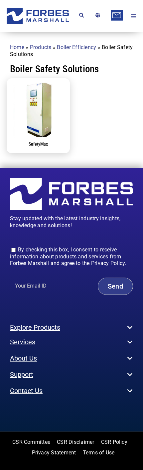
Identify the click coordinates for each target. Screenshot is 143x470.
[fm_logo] (38, 10)
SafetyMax (38, 144)
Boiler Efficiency (76, 47)
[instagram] (23, 410)
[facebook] (12, 410)
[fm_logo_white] (71, 180)
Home (17, 47)
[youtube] (33, 410)
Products (41, 47)
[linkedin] (44, 410)
